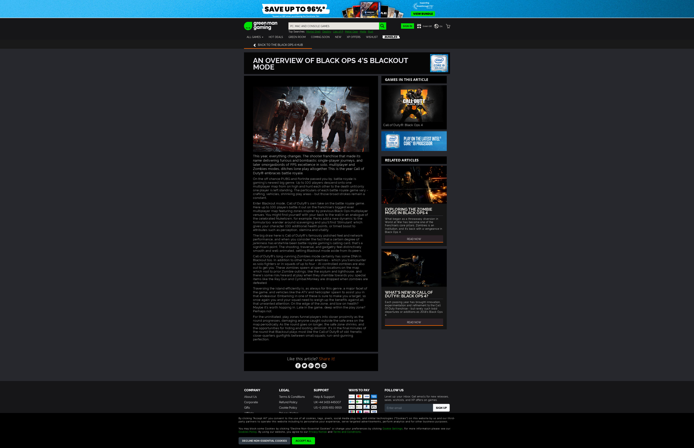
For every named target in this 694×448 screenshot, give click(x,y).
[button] (255, 37)
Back (280, 45)
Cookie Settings (393, 428)
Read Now (414, 239)
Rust (370, 31)
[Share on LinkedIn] (324, 365)
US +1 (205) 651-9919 (328, 407)
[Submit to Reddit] (317, 365)
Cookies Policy (248, 431)
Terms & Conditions (292, 397)
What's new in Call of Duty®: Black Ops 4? (409, 293)
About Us (250, 397)
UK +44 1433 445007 (327, 402)
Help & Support (324, 397)
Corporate (251, 402)
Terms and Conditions (347, 431)
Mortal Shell (313, 31)
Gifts (247, 407)
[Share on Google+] (311, 365)
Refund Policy (288, 402)
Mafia (363, 31)
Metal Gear (351, 31)
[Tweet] (304, 365)
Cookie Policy (288, 407)
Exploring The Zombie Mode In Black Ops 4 (408, 210)
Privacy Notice (318, 431)
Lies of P (338, 31)
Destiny (326, 31)
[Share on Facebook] (298, 365)
